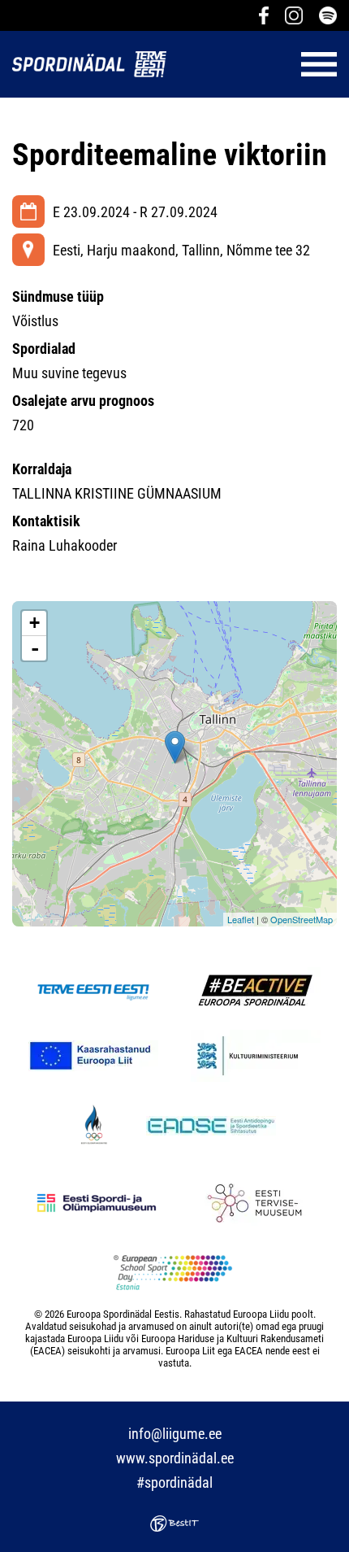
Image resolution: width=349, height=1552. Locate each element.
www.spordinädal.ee (175, 1458)
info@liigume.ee (175, 1433)
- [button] (35, 648)
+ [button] (34, 623)
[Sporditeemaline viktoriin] (175, 747)
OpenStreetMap (301, 919)
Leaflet (240, 919)
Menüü (260, 64)
